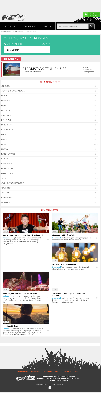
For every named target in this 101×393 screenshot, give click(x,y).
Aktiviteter (19, 32)
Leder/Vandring (8, 130)
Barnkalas (5, 100)
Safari (3, 178)
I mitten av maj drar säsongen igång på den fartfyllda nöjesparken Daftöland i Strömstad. (71, 239)
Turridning (6, 193)
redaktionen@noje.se (56, 384)
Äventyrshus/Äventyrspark (12, 91)
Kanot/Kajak (6, 120)
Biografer (5, 110)
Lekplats (4, 139)
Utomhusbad (6, 197)
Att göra (10, 26)
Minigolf (5, 144)
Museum (4, 149)
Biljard (4, 105)
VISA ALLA (46, 44)
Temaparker (6, 188)
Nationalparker (8, 154)
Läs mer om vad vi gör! (58, 380)
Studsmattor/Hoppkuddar (12, 183)
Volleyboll (6, 202)
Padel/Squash (7, 168)
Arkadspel (5, 86)
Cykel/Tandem (7, 115)
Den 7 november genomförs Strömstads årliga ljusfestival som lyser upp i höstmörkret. (70, 268)
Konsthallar (6, 125)
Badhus (4, 96)
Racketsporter (7, 173)
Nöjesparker (6, 164)
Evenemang (30, 26)
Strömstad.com (6, 32)
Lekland (4, 134)
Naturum (5, 159)
